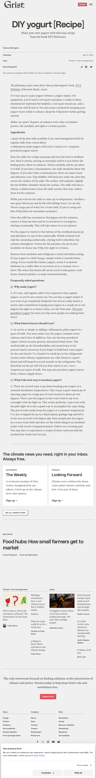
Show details (82, 765)
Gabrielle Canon (56, 628)
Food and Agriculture (28, 555)
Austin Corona (83, 614)
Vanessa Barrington (11, 48)
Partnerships (36, 732)
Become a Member (66, 725)
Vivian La (34, 614)
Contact (34, 725)
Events (61, 721)
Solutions (7, 725)
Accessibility (64, 735)
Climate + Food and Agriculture (81, 61)
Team (33, 721)
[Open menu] (91, 4)
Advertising (63, 728)
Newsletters (63, 718)
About (33, 718)
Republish (63, 732)
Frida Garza (12, 626)
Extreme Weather (10, 732)
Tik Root (34, 631)
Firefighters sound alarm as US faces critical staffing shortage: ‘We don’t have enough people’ (61, 617)
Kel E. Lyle (81, 657)
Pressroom (35, 735)
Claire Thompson (10, 555)
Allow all (78, 773)
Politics (6, 721)
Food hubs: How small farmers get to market (43, 544)
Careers (34, 728)
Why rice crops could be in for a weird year (38, 624)
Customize (46, 773)
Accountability (9, 728)
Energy (6, 718)
